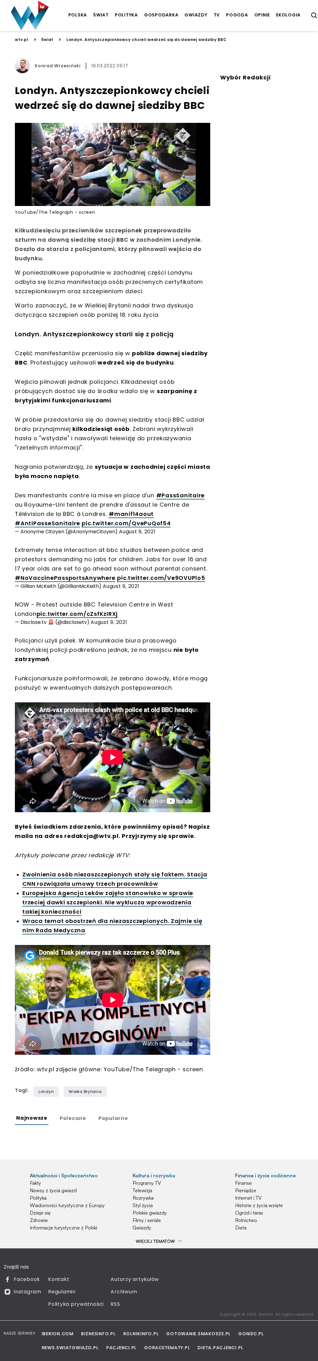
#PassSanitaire (180, 495)
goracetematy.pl (167, 1348)
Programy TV (147, 1183)
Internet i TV (248, 1198)
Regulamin (62, 1291)
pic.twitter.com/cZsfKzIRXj (77, 614)
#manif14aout (131, 514)
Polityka (38, 1198)
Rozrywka (143, 1198)
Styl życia (143, 1205)
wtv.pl (22, 39)
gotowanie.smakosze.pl (198, 1334)
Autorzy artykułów (135, 1279)
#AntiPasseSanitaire (47, 523)
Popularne (113, 1118)
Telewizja (142, 1190)
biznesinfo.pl (98, 1334)
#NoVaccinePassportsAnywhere (65, 578)
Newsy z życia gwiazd (53, 1190)
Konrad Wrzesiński (58, 66)
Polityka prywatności (76, 1304)
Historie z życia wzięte (259, 1205)
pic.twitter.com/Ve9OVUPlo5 (161, 578)
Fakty (35, 1183)
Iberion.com (58, 1334)
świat (101, 15)
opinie (262, 15)
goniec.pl (251, 1334)
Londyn (46, 1091)
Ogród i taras (249, 1213)
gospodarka (161, 15)
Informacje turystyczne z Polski (63, 1227)
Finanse (243, 1183)
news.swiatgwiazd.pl (70, 1348)
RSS (115, 1304)
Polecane (73, 1118)
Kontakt (58, 1279)
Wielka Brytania (85, 1091)
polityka (126, 15)
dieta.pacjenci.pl (220, 1348)
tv (217, 15)
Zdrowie (39, 1220)
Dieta (241, 1227)
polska (77, 15)
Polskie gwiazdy (150, 1213)
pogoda (237, 15)
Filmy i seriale (147, 1220)
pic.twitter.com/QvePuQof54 (126, 523)
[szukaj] (314, 15)
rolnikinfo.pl (141, 1334)
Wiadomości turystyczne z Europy (67, 1205)
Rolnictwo (246, 1220)
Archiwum (124, 1291)
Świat (47, 39)
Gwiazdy (142, 1227)
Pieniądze (245, 1190)
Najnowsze (31, 1117)
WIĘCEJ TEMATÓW (155, 1241)
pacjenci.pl (121, 1348)
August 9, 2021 (137, 531)
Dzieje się (40, 1213)
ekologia (288, 15)
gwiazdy (195, 15)
